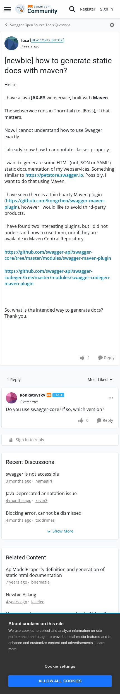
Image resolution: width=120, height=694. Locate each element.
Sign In (106, 9)
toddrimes (45, 520)
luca (25, 40)
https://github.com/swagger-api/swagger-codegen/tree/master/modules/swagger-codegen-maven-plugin (57, 277)
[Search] (72, 9)
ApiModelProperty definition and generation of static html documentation (55, 572)
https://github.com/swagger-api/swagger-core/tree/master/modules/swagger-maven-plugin (57, 255)
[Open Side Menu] (7, 9)
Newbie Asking (21, 595)
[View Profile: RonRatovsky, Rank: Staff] (11, 397)
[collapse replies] (60, 390)
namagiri (43, 481)
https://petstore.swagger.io (54, 175)
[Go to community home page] (36, 9)
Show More (62, 531)
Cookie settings (60, 666)
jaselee (37, 601)
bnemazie (40, 582)
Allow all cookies (60, 681)
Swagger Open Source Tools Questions (40, 24)
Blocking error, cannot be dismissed (43, 513)
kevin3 (41, 500)
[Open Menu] (112, 25)
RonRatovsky (32, 395)
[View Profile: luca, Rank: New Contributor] (11, 43)
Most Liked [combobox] (100, 379)
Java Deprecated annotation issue (41, 493)
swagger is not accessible (32, 474)
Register (87, 9)
